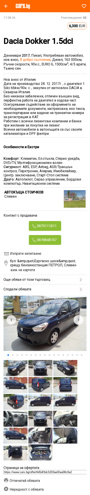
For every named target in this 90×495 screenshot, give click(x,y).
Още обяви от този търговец (26, 279)
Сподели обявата (17, 289)
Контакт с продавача (20, 215)
